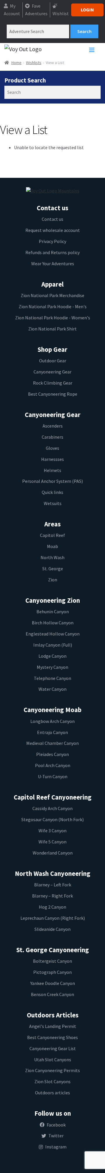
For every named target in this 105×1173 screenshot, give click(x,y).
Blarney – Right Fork (52, 896)
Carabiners (52, 437)
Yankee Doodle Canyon (52, 983)
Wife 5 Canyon (52, 842)
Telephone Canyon (52, 678)
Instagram (55, 1147)
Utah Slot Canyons (52, 1059)
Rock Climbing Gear (52, 383)
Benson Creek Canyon (52, 994)
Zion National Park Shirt (52, 329)
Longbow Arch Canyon (52, 721)
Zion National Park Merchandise (52, 295)
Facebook (56, 1125)
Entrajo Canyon (52, 732)
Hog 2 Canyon (52, 907)
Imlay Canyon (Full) (52, 645)
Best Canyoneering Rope (52, 394)
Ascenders (53, 426)
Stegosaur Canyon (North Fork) (52, 819)
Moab (52, 546)
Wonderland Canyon (53, 853)
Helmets (52, 470)
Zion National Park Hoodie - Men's (53, 306)
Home (16, 62)
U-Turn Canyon (52, 776)
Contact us (52, 219)
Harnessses (52, 459)
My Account (12, 9)
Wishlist (60, 13)
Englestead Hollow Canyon (53, 634)
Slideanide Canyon (52, 929)
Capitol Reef (52, 535)
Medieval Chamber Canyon (52, 743)
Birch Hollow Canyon (53, 623)
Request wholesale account (52, 230)
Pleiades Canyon (52, 754)
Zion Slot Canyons (52, 1081)
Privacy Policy (52, 241)
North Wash (52, 557)
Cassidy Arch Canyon (52, 808)
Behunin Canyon (52, 611)
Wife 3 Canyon (52, 830)
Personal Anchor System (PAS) (52, 481)
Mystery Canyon (52, 667)
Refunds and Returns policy (52, 252)
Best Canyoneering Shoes (52, 1037)
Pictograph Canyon (52, 972)
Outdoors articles (52, 1093)
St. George (52, 568)
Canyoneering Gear (52, 372)
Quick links (52, 492)
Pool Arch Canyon (52, 765)
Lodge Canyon (52, 656)
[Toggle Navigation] (92, 51)
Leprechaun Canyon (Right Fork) (52, 918)
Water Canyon (52, 689)
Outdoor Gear (52, 361)
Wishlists (33, 62)
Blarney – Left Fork (52, 885)
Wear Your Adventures (52, 263)
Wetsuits (53, 503)
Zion (52, 580)
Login (87, 10)
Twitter (56, 1135)
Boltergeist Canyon (52, 961)
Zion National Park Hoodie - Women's (52, 318)
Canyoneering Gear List (52, 1048)
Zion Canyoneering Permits (52, 1070)
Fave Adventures (36, 9)
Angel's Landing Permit (52, 1026)
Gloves (52, 448)
